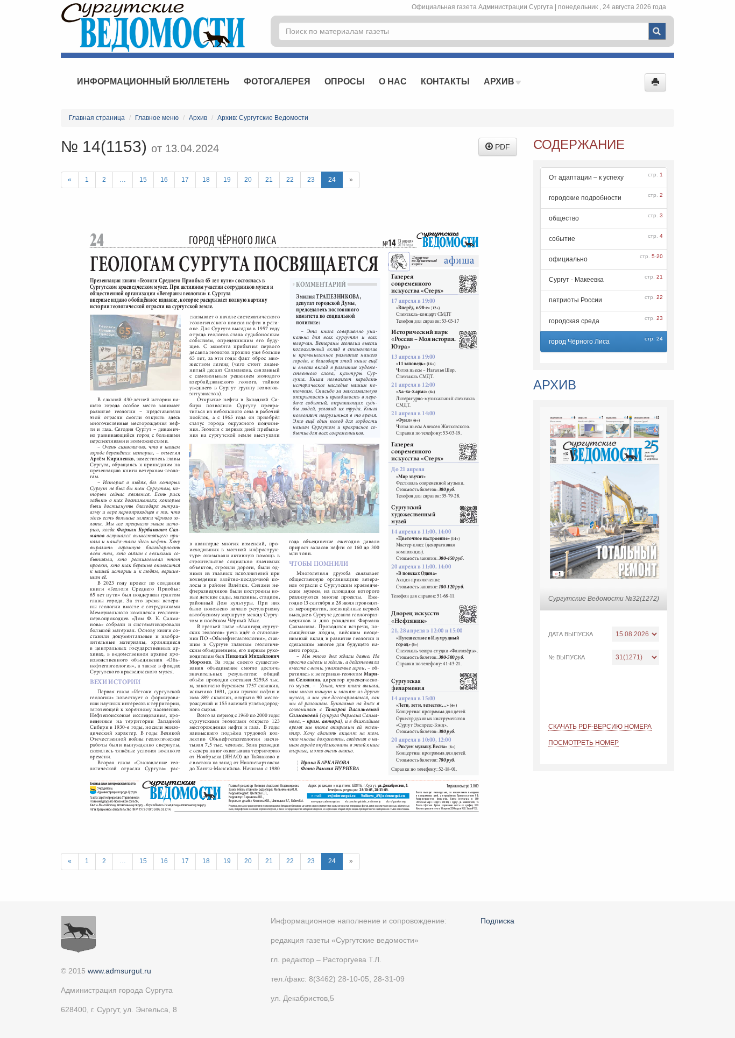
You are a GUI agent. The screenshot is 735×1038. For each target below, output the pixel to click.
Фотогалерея (277, 81)
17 (185, 179)
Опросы (344, 81)
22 (290, 179)
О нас (393, 81)
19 (227, 179)
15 (143, 179)
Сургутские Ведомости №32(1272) (603, 598)
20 (248, 179)
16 (164, 179)
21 (269, 179)
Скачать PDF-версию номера (600, 726)
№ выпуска (566, 657)
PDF (501, 147)
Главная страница (97, 118)
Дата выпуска (570, 634)
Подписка (497, 920)
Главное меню (157, 118)
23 (311, 179)
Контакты (445, 81)
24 (332, 179)
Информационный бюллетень (153, 81)
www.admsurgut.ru (119, 970)
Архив (500, 81)
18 (206, 179)
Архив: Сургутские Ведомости (262, 118)
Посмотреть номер (583, 742)
